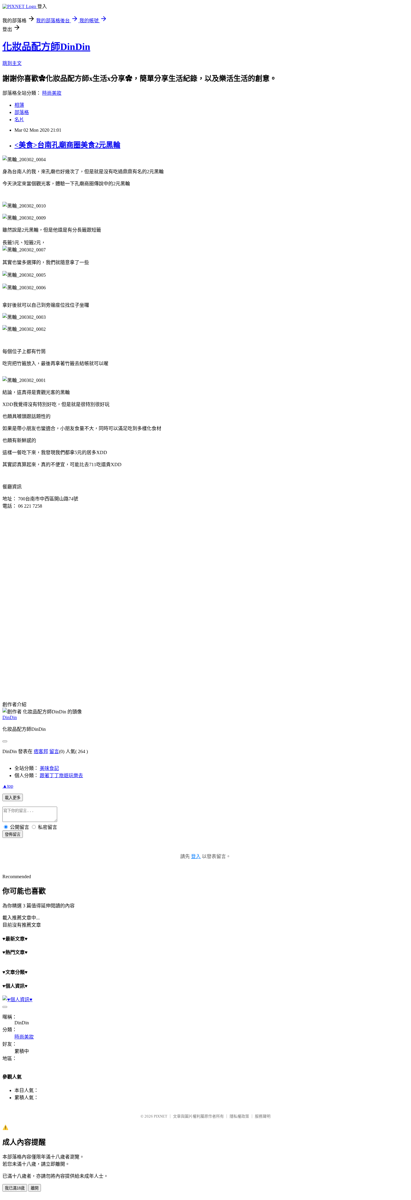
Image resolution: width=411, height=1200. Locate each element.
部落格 (21, 112)
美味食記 (49, 768)
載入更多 (12, 797)
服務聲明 (262, 1116)
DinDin (9, 717)
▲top (7, 786)
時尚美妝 (51, 93)
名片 (19, 119)
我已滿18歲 (15, 1188)
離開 (35, 1188)
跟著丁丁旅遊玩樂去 (61, 775)
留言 (54, 751)
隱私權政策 (239, 1116)
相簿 (19, 105)
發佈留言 (12, 834)
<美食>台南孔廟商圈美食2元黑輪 (67, 145)
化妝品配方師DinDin (46, 46)
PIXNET (160, 1116)
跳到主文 (12, 63)
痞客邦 (41, 751)
